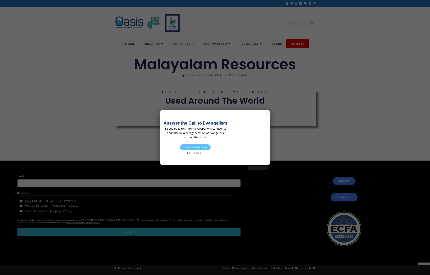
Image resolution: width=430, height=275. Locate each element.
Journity (262, 168)
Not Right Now (195, 152)
